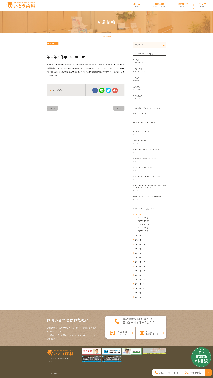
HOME (104, 36)
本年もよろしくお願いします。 (143, 167)
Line (102, 90)
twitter (108, 90)
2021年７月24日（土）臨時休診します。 (147, 149)
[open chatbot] (201, 357)
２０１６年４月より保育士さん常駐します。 (148, 176)
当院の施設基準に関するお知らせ (144, 122)
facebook (95, 90)
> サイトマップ (50, 361)
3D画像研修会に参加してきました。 (145, 158)
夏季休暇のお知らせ (140, 113)
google (115, 90)
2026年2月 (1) (144, 228)
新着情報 (108, 36)
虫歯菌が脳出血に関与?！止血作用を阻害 (147, 196)
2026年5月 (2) (144, 221)
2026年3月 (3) (144, 224)
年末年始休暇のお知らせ (141, 131)
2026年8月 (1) (144, 218)
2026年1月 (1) (144, 231)
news (52, 43)
